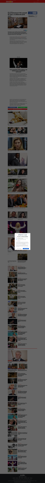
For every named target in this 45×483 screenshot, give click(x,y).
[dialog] (22, 241)
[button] (26, 248)
